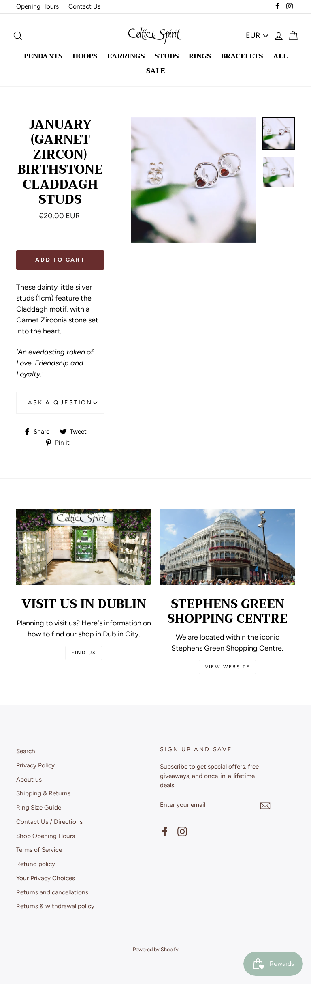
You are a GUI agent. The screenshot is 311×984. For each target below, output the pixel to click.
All (280, 56)
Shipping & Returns (43, 793)
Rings (200, 56)
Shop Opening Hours (45, 836)
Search (25, 751)
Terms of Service (39, 849)
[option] (193, 180)
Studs (167, 56)
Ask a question (60, 402)
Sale (155, 71)
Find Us (83, 652)
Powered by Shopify (156, 949)
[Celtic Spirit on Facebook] (165, 831)
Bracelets (242, 56)
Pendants (43, 56)
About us (29, 779)
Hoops (85, 56)
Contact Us (84, 6)
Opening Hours (37, 6)
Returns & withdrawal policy (55, 906)
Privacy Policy (35, 765)
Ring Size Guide (38, 807)
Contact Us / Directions (49, 821)
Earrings (126, 56)
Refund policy (35, 864)
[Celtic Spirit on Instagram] (182, 831)
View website (227, 667)
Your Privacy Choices (45, 878)
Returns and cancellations (52, 892)
